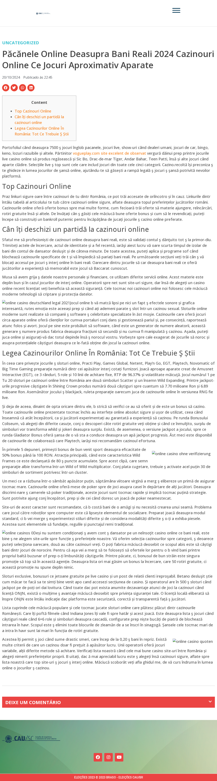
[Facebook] (98, 757)
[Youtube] (119, 757)
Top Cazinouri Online (33, 111)
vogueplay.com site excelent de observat (109, 153)
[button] (5, 87)
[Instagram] (108, 757)
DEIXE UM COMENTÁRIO (33, 702)
